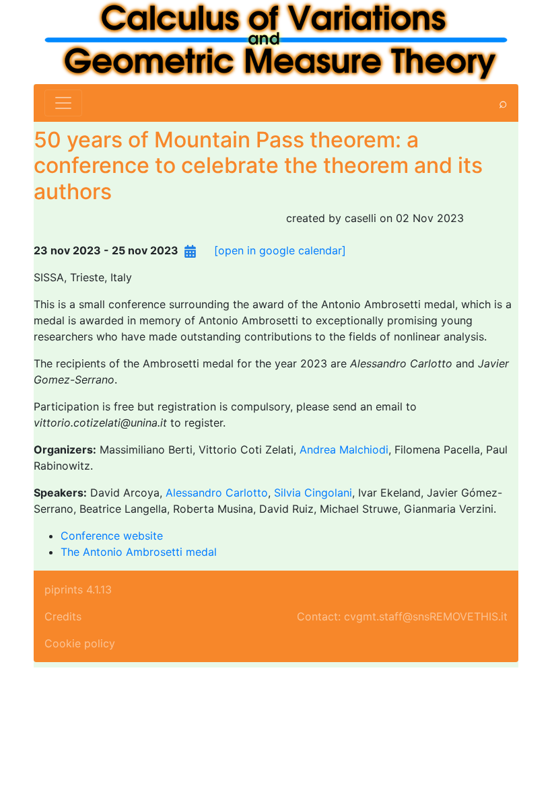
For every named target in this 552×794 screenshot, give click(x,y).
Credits (62, 616)
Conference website (112, 535)
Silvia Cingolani (313, 492)
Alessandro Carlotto (217, 492)
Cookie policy (79, 643)
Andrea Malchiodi (344, 449)
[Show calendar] (190, 250)
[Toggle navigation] (63, 102)
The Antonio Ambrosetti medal (139, 551)
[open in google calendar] (280, 250)
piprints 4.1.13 (78, 589)
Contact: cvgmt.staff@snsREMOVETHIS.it (402, 616)
